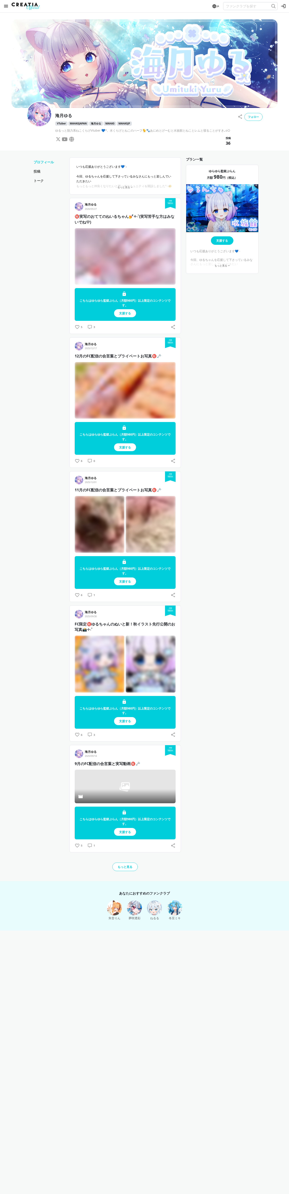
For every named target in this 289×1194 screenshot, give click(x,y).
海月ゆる (96, 123)
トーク (39, 180)
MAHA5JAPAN (78, 123)
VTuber (61, 123)
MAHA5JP (124, 123)
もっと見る (125, 867)
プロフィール (44, 162)
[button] (215, 6)
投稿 (37, 171)
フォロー (253, 117)
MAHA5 (109, 123)
